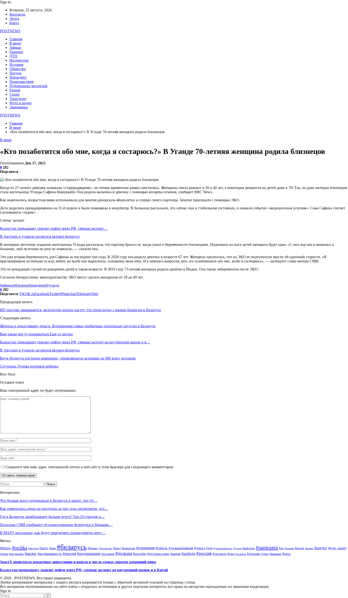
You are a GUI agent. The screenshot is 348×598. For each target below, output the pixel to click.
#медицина (16, 554)
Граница (16, 52)
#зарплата (267, 547)
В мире (15, 43)
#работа (188, 553)
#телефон (240, 554)
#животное (248, 548)
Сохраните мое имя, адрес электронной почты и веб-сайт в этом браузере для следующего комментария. (89, 467)
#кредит (320, 548)
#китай (299, 548)
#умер (265, 554)
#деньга (199, 548)
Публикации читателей (28, 86)
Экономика (18, 107)
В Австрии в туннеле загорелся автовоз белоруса (40, 236)
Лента (14, 19)
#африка (6, 285)
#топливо (253, 554)
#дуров (237, 548)
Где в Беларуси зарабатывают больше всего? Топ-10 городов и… (52, 517)
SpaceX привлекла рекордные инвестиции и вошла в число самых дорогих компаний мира (78, 562)
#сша (230, 554)
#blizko (5, 548)
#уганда (52, 285)
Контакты (17, 14)
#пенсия (69, 553)
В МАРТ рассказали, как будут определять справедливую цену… (52, 533)
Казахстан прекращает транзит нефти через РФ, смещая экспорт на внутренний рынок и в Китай (84, 570)
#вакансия (128, 548)
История (16, 65)
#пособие (139, 554)
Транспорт (18, 99)
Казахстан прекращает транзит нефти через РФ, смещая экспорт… (53, 228)
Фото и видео (20, 103)
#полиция (108, 554)
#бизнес (93, 548)
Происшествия (21, 82)
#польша (123, 553)
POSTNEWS (10, 31)
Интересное (19, 60)
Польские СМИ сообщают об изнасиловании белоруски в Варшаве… (56, 525)
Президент (18, 77)
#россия (204, 553)
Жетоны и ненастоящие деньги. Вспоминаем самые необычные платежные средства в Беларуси (78, 326)
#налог (30, 553)
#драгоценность (223, 548)
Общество (17, 69)
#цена (286, 554)
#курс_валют (337, 548)
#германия (145, 548)
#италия (289, 548)
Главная (15, 39)
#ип (281, 548)
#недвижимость (49, 554)
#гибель (162, 548)
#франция (275, 554)
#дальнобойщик (181, 548)
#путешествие (158, 554)
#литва (4, 554)
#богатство (105, 548)
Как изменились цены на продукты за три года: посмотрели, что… (54, 509)
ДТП (13, 56)
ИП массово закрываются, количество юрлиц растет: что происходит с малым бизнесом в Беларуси (80, 310)
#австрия (33, 548)
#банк (52, 548)
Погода (15, 73)
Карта (14, 23)
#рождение (37, 285)
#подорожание (89, 553)
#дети (209, 548)
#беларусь (72, 547)
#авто (43, 548)
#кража (309, 548)
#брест (117, 548)
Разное (14, 90)
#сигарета (219, 554)
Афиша (15, 47)
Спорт (14, 94)
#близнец (21, 285)
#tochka (19, 547)
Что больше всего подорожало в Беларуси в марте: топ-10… (48, 501)
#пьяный (175, 554)
